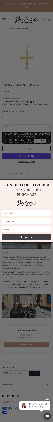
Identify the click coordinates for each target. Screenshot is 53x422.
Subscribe (26, 237)
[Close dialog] (51, 182)
